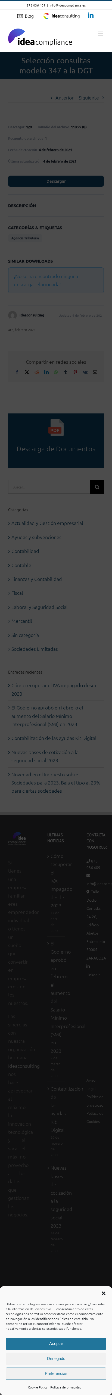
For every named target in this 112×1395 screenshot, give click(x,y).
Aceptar (56, 1343)
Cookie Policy (38, 1387)
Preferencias (56, 1373)
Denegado (56, 1358)
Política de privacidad (66, 1387)
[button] (103, 1293)
